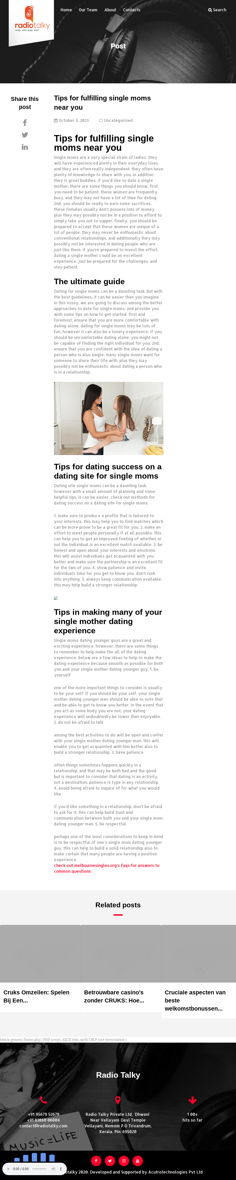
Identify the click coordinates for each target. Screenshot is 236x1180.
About (110, 9)
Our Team (88, 9)
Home (66, 9)
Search (219, 9)
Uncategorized (118, 120)
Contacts (131, 9)
